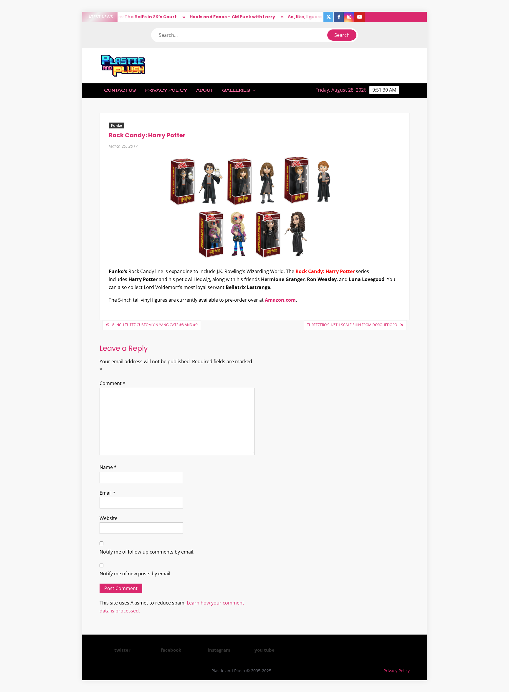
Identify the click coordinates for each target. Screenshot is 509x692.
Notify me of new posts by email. (135, 573)
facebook (171, 650)
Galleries (236, 90)
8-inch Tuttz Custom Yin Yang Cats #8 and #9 (155, 324)
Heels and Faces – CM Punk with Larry (223, 17)
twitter (122, 650)
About (204, 90)
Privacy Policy (166, 90)
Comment (112, 383)
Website (109, 518)
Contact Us (120, 90)
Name (108, 467)
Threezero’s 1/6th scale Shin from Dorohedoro (352, 324)
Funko (116, 125)
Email (107, 493)
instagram (219, 650)
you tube (264, 650)
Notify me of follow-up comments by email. (147, 552)
